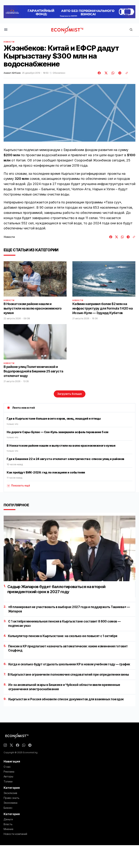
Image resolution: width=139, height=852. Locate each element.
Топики (8, 781)
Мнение (8, 829)
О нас (7, 766)
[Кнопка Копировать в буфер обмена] (125, 73)
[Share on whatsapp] (112, 73)
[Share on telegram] (119, 73)
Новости (9, 42)
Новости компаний (15, 834)
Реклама (9, 771)
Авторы (8, 776)
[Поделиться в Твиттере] (105, 73)
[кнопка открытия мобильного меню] (6, 29)
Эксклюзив (10, 793)
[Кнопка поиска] (131, 29)
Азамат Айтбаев (12, 73)
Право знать (11, 798)
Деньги (8, 819)
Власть (8, 824)
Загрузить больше (69, 393)
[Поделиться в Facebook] (99, 73)
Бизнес (8, 807)
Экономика (10, 802)
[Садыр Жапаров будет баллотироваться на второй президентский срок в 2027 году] (69, 548)
